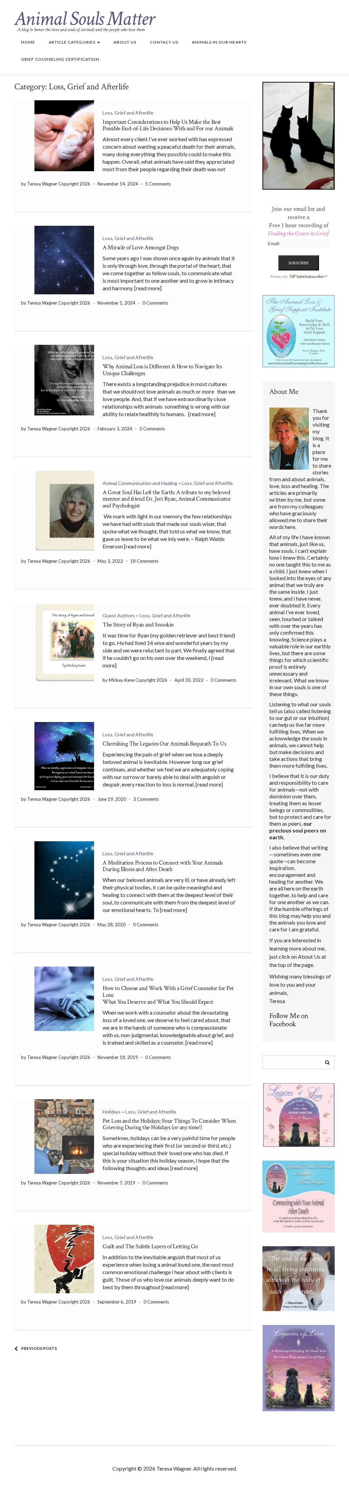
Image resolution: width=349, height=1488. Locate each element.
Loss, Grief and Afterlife (128, 113)
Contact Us (164, 42)
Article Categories (72, 42)
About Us (124, 42)
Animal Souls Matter (84, 18)
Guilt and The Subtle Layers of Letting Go (150, 1246)
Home (28, 42)
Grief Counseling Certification (60, 59)
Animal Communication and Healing (140, 483)
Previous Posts (39, 1348)
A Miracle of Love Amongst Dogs (140, 247)
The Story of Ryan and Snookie (138, 625)
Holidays (112, 1112)
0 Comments (155, 303)
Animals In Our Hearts (219, 42)
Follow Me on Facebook (288, 1020)
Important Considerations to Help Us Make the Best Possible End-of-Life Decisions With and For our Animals (168, 125)
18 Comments (144, 561)
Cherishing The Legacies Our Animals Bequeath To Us (164, 744)
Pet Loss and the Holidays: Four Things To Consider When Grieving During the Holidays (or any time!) (169, 1124)
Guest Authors (119, 615)
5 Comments (158, 184)
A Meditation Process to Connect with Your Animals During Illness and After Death (163, 866)
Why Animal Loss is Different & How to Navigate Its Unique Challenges (162, 370)
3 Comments (146, 799)
